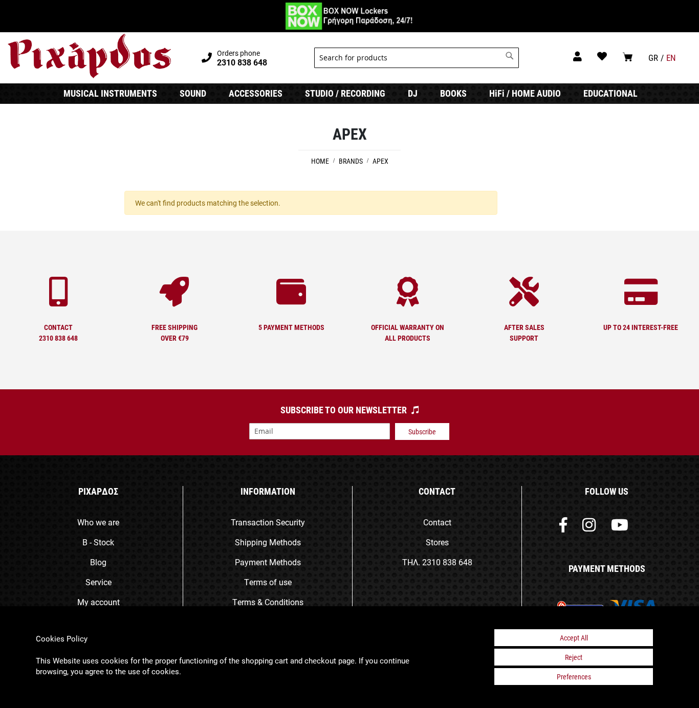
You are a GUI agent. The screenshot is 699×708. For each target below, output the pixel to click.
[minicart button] (627, 56)
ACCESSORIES (255, 93)
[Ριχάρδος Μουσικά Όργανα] (89, 56)
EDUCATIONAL (610, 93)
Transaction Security (268, 522)
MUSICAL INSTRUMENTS (110, 93)
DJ (413, 93)
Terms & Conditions (267, 601)
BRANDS (351, 161)
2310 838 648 (447, 562)
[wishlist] (602, 56)
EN (671, 57)
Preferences (574, 676)
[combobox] (416, 58)
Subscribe (422, 431)
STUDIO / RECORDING (345, 93)
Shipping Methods (268, 542)
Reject (573, 657)
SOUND (193, 93)
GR (653, 57)
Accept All (574, 638)
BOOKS (453, 93)
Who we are (98, 522)
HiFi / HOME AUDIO (525, 93)
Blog (98, 562)
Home (321, 161)
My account (98, 601)
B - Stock (98, 542)
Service (98, 582)
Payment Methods (268, 562)
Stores (437, 542)
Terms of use (268, 582)
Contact (437, 522)
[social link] (563, 527)
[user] (577, 56)
